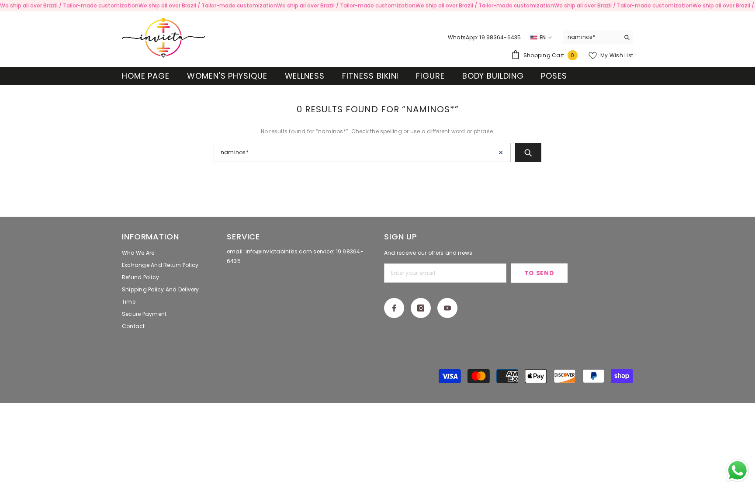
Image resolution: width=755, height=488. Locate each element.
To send (539, 273)
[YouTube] (447, 308)
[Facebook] (394, 308)
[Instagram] (421, 308)
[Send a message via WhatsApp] (737, 470)
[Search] (598, 37)
